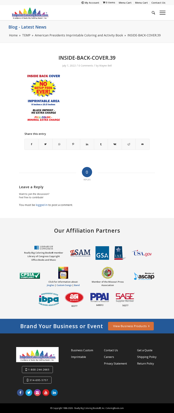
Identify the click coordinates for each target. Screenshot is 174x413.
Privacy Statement (115, 363)
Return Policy (145, 363)
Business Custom (82, 350)
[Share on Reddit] (129, 144)
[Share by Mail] (142, 144)
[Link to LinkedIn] (54, 392)
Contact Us (111, 350)
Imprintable (78, 357)
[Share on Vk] (115, 144)
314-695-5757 (39, 380)
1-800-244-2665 (38, 369)
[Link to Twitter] (28, 392)
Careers (109, 357)
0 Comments (86, 65)
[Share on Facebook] (32, 144)
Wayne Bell (105, 65)
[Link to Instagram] (37, 392)
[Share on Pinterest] (73, 144)
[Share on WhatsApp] (59, 144)
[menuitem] (90, 3)
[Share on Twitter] (46, 144)
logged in (42, 205)
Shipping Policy (146, 357)
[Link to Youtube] (45, 392)
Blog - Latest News (27, 27)
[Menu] (161, 12)
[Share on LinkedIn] (87, 144)
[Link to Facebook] (20, 392)
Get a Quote (144, 350)
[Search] (153, 12)
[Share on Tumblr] (101, 144)
